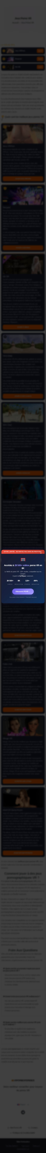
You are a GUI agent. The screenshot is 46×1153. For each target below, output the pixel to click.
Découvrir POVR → (23, 592)
